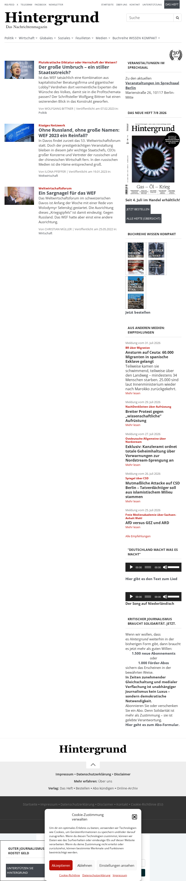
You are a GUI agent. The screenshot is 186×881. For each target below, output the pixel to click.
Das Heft (172, 4)
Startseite (107, 4)
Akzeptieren (61, 865)
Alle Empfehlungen (138, 536)
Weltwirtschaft (48, 176)
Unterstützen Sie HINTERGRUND (20, 870)
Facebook (40, 4)
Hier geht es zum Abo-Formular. (152, 724)
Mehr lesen (132, 393)
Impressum (120, 875)
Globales (46, 38)
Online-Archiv (127, 788)
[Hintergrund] (52, 18)
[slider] (173, 567)
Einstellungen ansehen (116, 865)
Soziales (64, 38)
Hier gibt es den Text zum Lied (151, 578)
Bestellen (83, 788)
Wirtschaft (26, 38)
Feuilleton (83, 38)
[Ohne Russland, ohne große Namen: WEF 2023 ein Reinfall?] (19, 133)
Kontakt (135, 4)
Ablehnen (84, 865)
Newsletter (56, 4)
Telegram (26, 4)
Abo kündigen (103, 788)
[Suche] (177, 18)
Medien (101, 38)
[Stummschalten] (165, 567)
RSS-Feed (9, 4)
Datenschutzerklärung (96, 875)
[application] (153, 567)
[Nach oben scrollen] (93, 765)
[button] (134, 817)
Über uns (121, 4)
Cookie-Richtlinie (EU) (147, 804)
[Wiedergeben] (131, 567)
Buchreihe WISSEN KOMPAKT (135, 38)
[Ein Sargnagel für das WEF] (19, 196)
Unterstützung (152, 4)
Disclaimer (122, 774)
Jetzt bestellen (138, 209)
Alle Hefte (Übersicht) (143, 218)
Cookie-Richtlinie (69, 875)
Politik (9, 38)
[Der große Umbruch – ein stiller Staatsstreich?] (19, 70)
